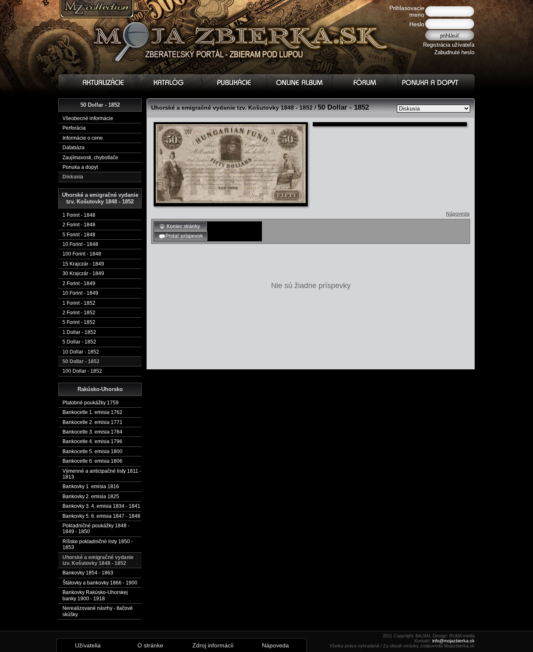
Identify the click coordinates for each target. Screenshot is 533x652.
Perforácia (74, 128)
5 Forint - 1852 (78, 322)
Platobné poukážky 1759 (90, 403)
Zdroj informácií (213, 645)
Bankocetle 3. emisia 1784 (92, 432)
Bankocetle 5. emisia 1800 (92, 451)
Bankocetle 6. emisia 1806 (92, 461)
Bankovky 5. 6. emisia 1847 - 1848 (101, 516)
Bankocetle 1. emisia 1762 (92, 412)
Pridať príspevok (184, 236)
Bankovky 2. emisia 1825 (90, 496)
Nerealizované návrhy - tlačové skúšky (97, 611)
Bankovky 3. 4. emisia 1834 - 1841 (101, 506)
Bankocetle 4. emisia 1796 (92, 441)
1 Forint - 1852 (78, 303)
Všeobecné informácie (87, 118)
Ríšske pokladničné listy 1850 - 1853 (97, 544)
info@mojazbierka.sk (453, 640)
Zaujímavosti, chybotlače (90, 157)
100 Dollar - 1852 (82, 371)
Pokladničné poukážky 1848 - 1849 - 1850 (96, 528)
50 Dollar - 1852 (81, 361)
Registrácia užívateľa (448, 45)
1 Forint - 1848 (78, 215)
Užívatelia (88, 645)
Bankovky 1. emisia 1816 (90, 486)
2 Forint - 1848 (78, 225)
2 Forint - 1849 (78, 283)
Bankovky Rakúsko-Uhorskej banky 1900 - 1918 (95, 595)
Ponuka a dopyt (80, 167)
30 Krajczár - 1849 (83, 273)
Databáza (73, 147)
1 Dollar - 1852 (79, 332)
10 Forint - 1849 (80, 293)
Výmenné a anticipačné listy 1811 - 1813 (101, 474)
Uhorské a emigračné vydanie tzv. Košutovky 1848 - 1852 (98, 560)
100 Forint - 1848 (81, 254)
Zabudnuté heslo (454, 52)
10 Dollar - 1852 (80, 352)
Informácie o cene (82, 138)
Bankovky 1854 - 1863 (87, 573)
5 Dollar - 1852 (79, 342)
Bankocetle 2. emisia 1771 (92, 422)
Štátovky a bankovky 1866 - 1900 (99, 583)
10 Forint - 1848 (80, 244)
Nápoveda (458, 214)
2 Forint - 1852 (78, 313)
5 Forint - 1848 (78, 235)
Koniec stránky (183, 226)
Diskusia (72, 177)
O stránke (150, 645)
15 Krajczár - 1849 (83, 264)
